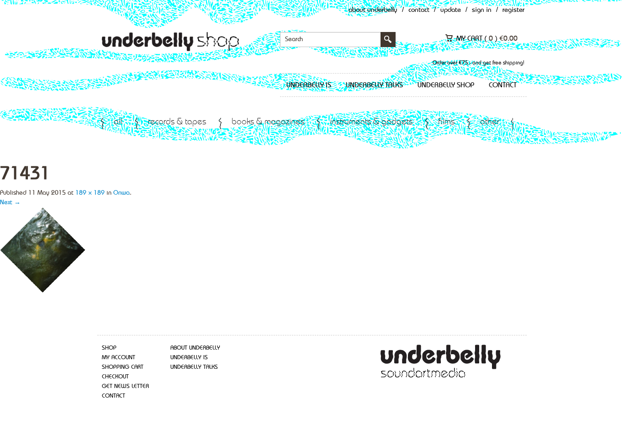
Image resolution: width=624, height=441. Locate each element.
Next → (10, 202)
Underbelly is (308, 85)
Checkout (115, 377)
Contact (418, 10)
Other (489, 122)
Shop (109, 348)
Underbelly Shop (446, 85)
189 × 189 (90, 193)
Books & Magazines (268, 122)
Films (446, 122)
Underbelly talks (374, 85)
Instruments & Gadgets (371, 122)
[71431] (43, 250)
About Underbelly (373, 10)
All (118, 122)
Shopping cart (122, 367)
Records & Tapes (177, 122)
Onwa (121, 193)
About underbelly (195, 348)
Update (450, 10)
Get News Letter (125, 386)
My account (118, 358)
